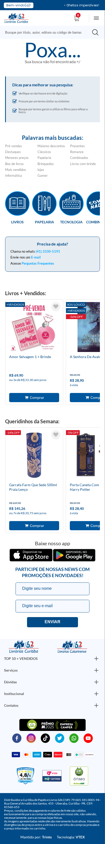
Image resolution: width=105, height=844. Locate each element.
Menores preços (17, 158)
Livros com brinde (83, 164)
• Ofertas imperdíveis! (81, 5)
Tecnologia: (71, 837)
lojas (40, 170)
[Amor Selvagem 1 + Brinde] (34, 327)
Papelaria (44, 158)
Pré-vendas (13, 146)
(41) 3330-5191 (48, 251)
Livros (17, 222)
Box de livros (14, 164)
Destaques (13, 152)
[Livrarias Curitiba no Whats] (73, 737)
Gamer (42, 175)
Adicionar (34, 397)
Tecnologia (71, 222)
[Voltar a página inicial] (16, 17)
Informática (13, 175)
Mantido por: (36, 837)
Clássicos (44, 152)
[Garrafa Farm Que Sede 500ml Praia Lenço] (34, 455)
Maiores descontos (51, 146)
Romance (77, 152)
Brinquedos (45, 164)
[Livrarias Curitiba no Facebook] (16, 737)
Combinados (79, 158)
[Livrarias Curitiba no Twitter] (59, 737)
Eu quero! (52, 622)
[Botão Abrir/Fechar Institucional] (96, 658)
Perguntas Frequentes (38, 263)
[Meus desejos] (55, 306)
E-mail (36, 257)
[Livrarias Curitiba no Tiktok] (45, 737)
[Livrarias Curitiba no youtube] (88, 737)
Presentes (77, 146)
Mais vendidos (15, 170)
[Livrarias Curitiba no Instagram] (31, 737)
